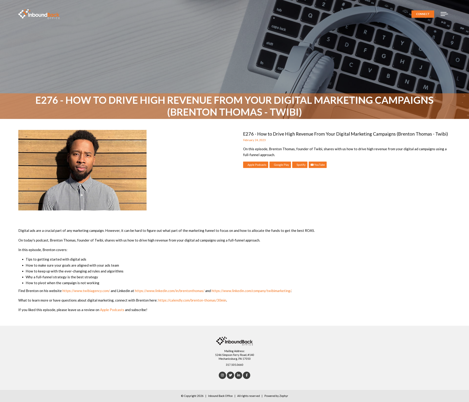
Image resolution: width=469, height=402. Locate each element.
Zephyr (283, 395)
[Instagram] (222, 375)
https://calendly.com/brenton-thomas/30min (192, 300)
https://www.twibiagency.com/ (86, 291)
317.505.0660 (234, 364)
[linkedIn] (238, 375)
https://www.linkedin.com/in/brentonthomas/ (169, 291)
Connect (423, 14)
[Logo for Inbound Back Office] (39, 14)
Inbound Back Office (220, 395)
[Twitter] (230, 375)
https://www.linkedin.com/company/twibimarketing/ (251, 291)
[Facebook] (246, 375)
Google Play (281, 164)
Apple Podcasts (256, 164)
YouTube (319, 164)
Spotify (301, 164)
